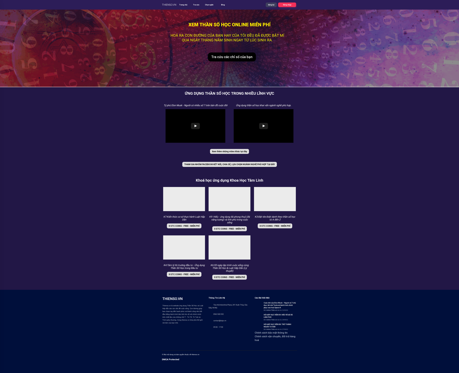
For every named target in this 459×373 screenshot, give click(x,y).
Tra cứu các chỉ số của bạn (231, 57)
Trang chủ (183, 5)
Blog (223, 5)
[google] (272, 354)
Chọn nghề (209, 5)
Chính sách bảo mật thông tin (271, 332)
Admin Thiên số (271, 310)
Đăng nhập (287, 5)
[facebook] (239, 354)
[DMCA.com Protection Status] (168, 372)
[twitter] (244, 354)
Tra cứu (196, 5)
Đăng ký (271, 5)
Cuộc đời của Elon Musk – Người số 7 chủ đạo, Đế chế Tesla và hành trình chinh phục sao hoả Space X (280, 305)
